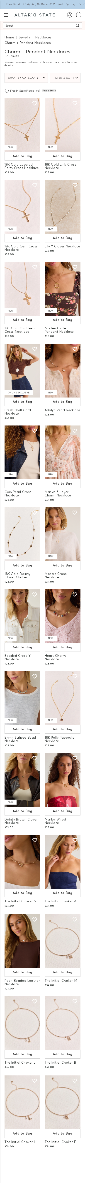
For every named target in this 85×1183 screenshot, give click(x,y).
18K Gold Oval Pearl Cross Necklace (21, 330)
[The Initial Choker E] (62, 1102)
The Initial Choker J (20, 1063)
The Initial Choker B (60, 1063)
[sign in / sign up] (69, 14)
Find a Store (49, 90)
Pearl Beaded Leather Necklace (22, 982)
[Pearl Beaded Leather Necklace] (22, 941)
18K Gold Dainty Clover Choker (17, 575)
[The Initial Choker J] (22, 1023)
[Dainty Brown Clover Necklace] (22, 780)
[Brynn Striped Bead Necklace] (22, 698)
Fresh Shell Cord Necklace (18, 411)
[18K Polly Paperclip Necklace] (62, 698)
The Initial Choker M (61, 981)
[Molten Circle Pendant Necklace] (62, 289)
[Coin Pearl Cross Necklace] (22, 452)
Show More (42, 1160)
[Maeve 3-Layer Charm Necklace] (62, 452)
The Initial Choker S (20, 901)
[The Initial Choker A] (62, 862)
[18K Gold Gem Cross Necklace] (22, 207)
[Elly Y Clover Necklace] (62, 207)
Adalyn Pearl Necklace (62, 410)
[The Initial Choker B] (62, 1023)
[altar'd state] (34, 15)
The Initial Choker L (20, 1142)
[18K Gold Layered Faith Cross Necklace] (22, 125)
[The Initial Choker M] (62, 941)
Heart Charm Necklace (55, 657)
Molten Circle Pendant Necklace (59, 330)
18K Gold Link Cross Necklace (61, 166)
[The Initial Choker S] (22, 862)
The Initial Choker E (60, 1142)
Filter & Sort (63, 77)
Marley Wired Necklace (55, 821)
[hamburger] (6, 14)
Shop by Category (23, 77)
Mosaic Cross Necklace (56, 575)
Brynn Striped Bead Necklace (20, 739)
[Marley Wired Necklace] (62, 780)
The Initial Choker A (60, 901)
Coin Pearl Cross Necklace (18, 493)
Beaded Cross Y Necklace (18, 657)
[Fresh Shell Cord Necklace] (22, 371)
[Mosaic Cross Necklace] (62, 534)
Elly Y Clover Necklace (62, 246)
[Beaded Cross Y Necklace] (22, 616)
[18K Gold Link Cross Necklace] (62, 125)
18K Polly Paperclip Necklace (60, 739)
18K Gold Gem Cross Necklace (21, 248)
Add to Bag (22, 156)
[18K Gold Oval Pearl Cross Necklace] (22, 289)
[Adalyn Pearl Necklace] (62, 371)
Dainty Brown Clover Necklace (21, 821)
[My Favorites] (35, 103)
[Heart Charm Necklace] (62, 616)
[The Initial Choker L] (22, 1102)
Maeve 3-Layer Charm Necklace (58, 493)
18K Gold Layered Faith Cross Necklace (22, 166)
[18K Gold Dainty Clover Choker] (22, 534)
